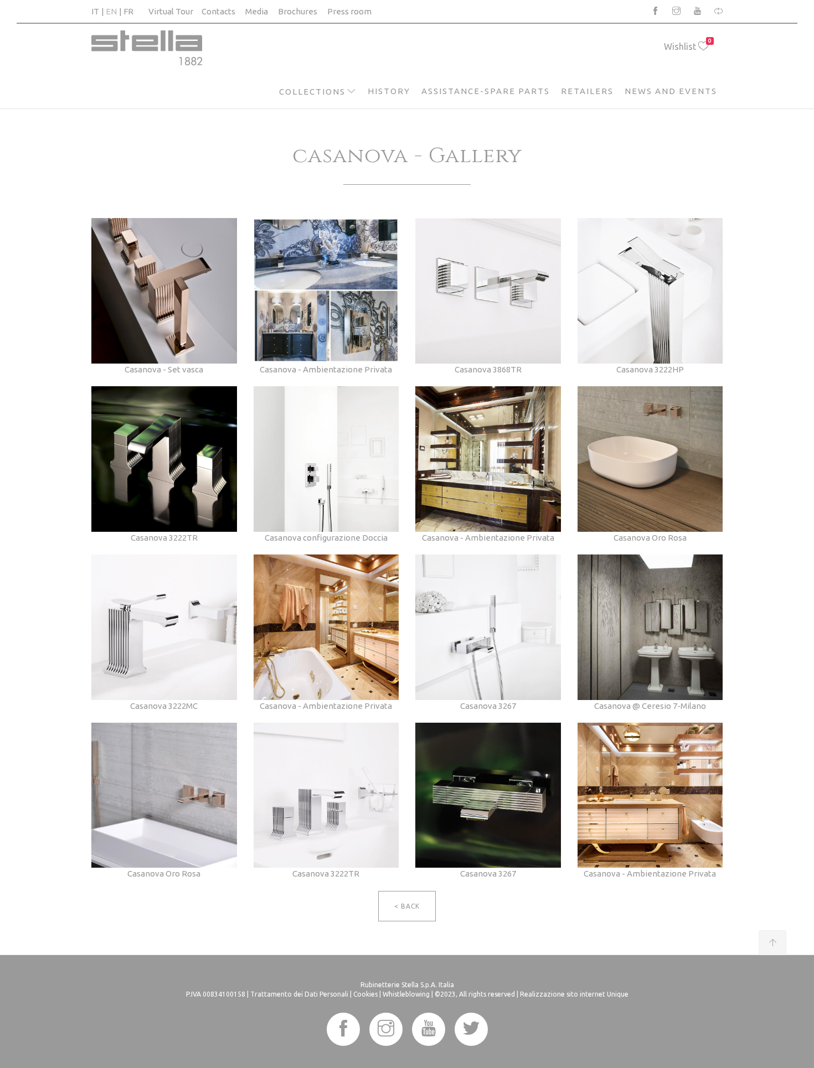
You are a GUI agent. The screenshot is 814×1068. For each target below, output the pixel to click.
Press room (349, 11)
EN (111, 11)
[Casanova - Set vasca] (164, 289)
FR (128, 11)
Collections (312, 91)
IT (95, 11)
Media (256, 11)
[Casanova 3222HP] (650, 289)
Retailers (587, 91)
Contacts (218, 11)
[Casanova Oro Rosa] (650, 458)
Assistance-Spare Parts (485, 91)
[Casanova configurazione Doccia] (326, 458)
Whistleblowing (406, 994)
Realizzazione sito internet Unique (574, 994)
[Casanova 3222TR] (164, 458)
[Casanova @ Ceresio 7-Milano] (650, 626)
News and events (671, 91)
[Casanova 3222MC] (164, 626)
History (389, 91)
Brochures (297, 11)
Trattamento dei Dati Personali (299, 994)
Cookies (365, 994)
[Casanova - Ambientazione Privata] (326, 289)
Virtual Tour (170, 11)
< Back (407, 906)
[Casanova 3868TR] (488, 289)
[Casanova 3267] (488, 626)
